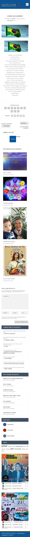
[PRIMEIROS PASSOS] (15, 223)
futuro (24, 446)
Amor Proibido (7, 384)
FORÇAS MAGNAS (8, 203)
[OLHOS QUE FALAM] (15, 261)
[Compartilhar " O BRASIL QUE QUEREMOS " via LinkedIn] (21, 108)
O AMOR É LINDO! (9, 340)
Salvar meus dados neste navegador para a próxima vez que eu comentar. (14, 317)
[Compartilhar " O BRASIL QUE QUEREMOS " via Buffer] (24, 108)
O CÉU (6, 346)
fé (27, 446)
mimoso (3, 449)
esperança (19, 446)
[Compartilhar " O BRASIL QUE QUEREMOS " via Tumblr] (15, 108)
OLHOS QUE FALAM (9, 278)
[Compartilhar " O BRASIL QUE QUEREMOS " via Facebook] (5, 108)
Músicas (12, 386)
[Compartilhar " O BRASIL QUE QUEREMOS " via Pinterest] (18, 108)
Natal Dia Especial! (10, 333)
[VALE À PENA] (15, 161)
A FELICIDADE (8, 358)
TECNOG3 (10, 535)
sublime (23, 449)
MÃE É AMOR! (8, 368)
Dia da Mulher (7, 401)
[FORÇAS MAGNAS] (15, 189)
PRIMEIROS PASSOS (9, 241)
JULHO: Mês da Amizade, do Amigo (14, 363)
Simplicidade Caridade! (9, 412)
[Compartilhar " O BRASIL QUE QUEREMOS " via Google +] (11, 108)
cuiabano (10, 446)
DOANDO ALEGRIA (8, 390)
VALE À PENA (7, 172)
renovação (17, 449)
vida (27, 449)
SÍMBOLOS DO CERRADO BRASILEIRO (13, 378)
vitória (3, 451)
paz (12, 448)
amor (4, 445)
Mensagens (10, 20)
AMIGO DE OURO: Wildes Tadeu (11, 395)
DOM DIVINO (6, 407)
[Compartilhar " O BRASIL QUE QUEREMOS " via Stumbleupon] (11, 111)
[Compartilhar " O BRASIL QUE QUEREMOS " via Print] (18, 111)
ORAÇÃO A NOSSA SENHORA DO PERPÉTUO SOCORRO (12, 352)
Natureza (8, 449)
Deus (14, 446)
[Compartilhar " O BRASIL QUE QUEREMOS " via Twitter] (8, 108)
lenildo (13, 18)
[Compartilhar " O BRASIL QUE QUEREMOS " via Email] (15, 111)
